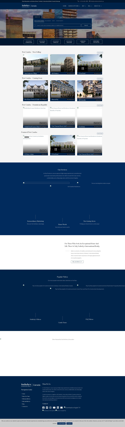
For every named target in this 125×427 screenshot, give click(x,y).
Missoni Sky (55, 99)
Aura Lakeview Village (31, 73)
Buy (83, 6)
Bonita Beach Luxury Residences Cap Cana (37, 127)
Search (86, 25)
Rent (53, 20)
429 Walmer (55, 73)
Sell (89, 6)
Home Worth (59, 20)
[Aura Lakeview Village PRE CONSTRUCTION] (35, 63)
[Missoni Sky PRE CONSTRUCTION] (62, 89)
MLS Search (48, 20)
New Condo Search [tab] (39, 20)
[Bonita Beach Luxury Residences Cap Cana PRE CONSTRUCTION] (35, 116)
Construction (44, 154)
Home (64, 6)
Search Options (73, 6)
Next (101, 52)
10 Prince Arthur (29, 154)
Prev (98, 52)
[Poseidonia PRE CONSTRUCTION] (89, 116)
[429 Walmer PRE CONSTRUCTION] (62, 63)
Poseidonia (82, 127)
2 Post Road (82, 73)
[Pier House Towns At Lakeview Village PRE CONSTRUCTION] (35, 89)
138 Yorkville (82, 100)
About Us (97, 6)
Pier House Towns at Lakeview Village (35, 99)
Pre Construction (43, 73)
